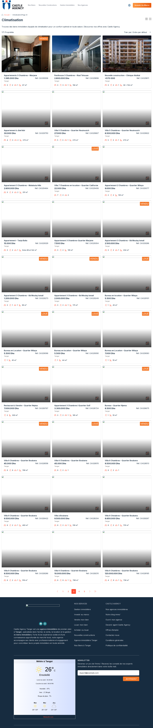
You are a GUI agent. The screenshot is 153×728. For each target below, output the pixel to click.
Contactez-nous (112, 635)
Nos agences (83, 5)
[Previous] (57, 591)
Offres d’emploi (112, 630)
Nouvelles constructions (48, 5)
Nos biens (31, 5)
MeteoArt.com (48, 717)
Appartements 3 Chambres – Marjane (20, 75)
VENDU (44, 38)
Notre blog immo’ (113, 614)
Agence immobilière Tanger (85, 640)
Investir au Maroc (142, 5)
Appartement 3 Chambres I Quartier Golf (72, 405)
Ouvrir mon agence (114, 620)
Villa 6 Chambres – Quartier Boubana (20, 460)
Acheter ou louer (81, 630)
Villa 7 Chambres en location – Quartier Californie (76, 185)
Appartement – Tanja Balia (15, 240)
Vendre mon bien (81, 620)
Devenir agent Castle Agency (118, 625)
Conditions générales (114, 640)
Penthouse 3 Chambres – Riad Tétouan (71, 75)
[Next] (90, 591)
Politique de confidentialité (117, 645)
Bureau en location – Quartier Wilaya (121, 295)
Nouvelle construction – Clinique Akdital (122, 75)
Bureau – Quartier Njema (116, 405)
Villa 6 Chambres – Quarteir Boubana (70, 570)
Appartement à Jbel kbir (14, 130)
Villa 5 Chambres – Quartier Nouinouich (71, 130)
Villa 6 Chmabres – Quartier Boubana (121, 515)
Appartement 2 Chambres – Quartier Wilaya (124, 185)
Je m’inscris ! (131, 679)
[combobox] (141, 32)
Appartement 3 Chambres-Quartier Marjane (73, 240)
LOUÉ (95, 148)
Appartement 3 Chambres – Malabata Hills (22, 185)
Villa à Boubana (61, 515)
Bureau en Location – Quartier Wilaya (20, 350)
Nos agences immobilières (117, 609)
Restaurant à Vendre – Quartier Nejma (21, 405)
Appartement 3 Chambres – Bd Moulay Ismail (124, 240)
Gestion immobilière (67, 5)
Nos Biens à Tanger (82, 645)
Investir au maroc (81, 614)
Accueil (7, 15)
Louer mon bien (81, 625)
